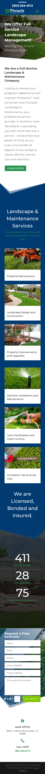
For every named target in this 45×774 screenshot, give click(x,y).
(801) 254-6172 (22, 6)
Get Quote (31, 699)
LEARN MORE (15, 168)
